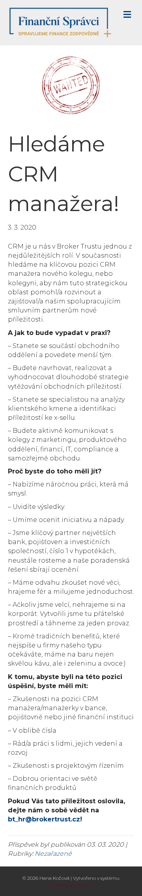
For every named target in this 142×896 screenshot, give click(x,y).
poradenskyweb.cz (71, 885)
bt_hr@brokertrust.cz (44, 819)
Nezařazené (53, 853)
